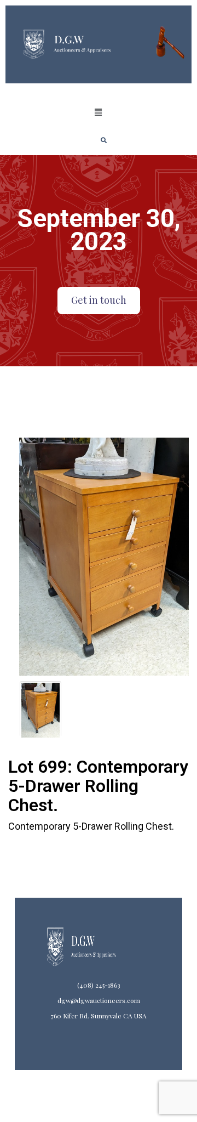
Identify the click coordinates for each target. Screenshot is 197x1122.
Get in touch (98, 300)
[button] (98, 112)
